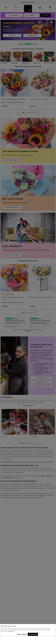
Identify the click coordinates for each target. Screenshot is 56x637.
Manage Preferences (21, 634)
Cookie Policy (11, 631)
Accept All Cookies (32, 634)
